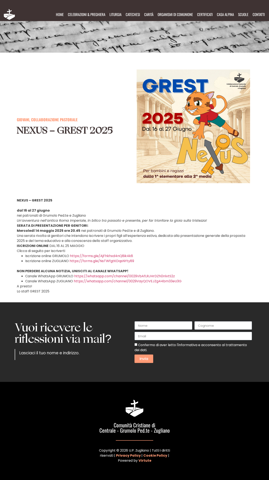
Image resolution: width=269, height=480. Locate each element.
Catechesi (133, 14)
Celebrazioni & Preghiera (86, 14)
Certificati (205, 14)
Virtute (144, 460)
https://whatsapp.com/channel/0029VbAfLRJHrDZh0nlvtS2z (124, 276)
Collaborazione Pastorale (54, 119)
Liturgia (115, 14)
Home (60, 14)
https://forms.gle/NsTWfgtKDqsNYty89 (102, 261)
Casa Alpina (225, 14)
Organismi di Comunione (175, 14)
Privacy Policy (128, 455)
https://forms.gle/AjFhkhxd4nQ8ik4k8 (101, 255)
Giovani (23, 119)
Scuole (243, 14)
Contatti (259, 14)
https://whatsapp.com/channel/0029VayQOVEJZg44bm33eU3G (128, 281)
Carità (148, 14)
